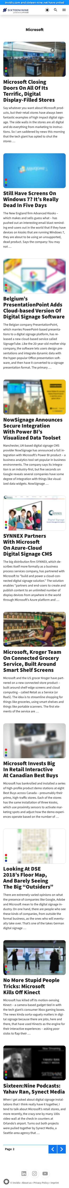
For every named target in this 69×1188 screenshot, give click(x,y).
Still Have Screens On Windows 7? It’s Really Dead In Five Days (31, 199)
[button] (55, 10)
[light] (47, 10)
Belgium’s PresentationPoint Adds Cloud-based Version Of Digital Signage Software (34, 308)
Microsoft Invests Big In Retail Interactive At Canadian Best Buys (30, 769)
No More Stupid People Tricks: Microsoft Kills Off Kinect (31, 986)
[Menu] (64, 10)
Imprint (55, 1183)
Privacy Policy (41, 1183)
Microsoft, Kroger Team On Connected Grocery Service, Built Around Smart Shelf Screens (32, 661)
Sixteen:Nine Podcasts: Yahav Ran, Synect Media (34, 1089)
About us (26, 1183)
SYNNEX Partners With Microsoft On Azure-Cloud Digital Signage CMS (27, 545)
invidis (16, 1183)
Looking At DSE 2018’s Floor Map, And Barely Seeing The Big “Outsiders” (28, 878)
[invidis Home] (14, 10)
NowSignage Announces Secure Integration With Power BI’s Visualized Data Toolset (32, 429)
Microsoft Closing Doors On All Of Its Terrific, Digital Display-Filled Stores (29, 91)
